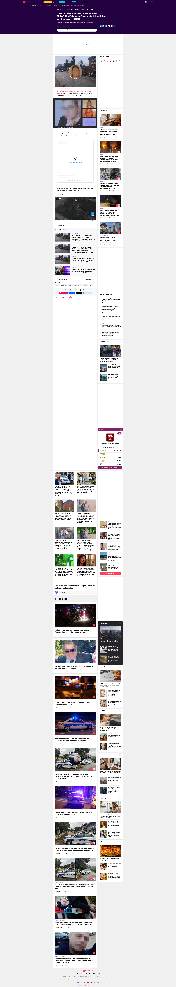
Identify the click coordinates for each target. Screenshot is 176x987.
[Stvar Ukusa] (111, 976)
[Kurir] (64, 976)
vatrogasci (85, 285)
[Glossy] (82, 976)
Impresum (72, 979)
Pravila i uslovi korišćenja (84, 979)
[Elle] (74, 976)
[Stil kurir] (78, 976)
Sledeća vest (88, 279)
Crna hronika (69, 9)
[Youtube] (110, 61)
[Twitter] (107, 61)
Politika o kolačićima (94, 979)
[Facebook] (101, 61)
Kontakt (76, 979)
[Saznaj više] (120, 342)
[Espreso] (69, 976)
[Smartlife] (92, 976)
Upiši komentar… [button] (64, 592)
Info (63, 9)
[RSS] (119, 61)
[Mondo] (27, 2)
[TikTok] (113, 61)
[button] (93, 26)
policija (70, 285)
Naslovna (59, 9)
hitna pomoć (77, 285)
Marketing (67, 979)
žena (91, 285)
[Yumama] (104, 976)
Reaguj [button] (58, 297)
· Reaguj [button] (103, 137)
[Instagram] (104, 61)
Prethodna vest (63, 279)
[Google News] (116, 61)
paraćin (57, 285)
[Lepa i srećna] (87, 976)
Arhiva (101, 979)
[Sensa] (98, 976)
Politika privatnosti (107, 979)
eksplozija (64, 285)
